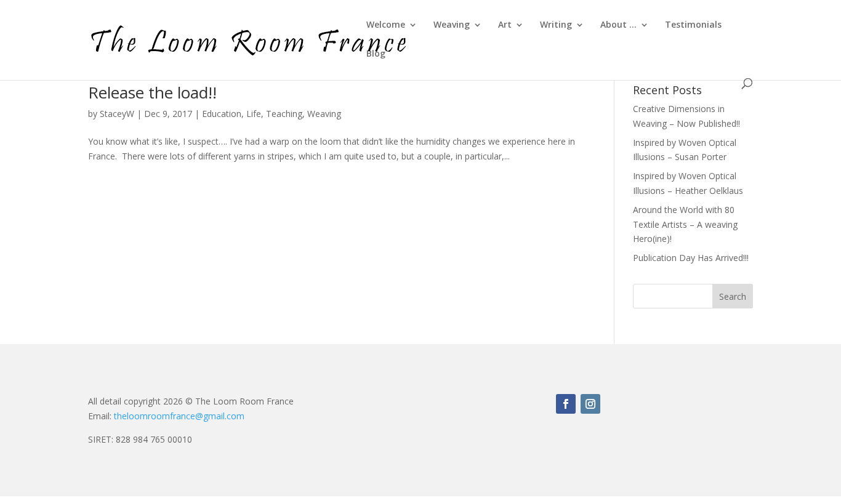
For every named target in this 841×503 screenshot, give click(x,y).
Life (253, 113)
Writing (556, 25)
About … (618, 25)
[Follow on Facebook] (566, 404)
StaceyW (117, 113)
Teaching (284, 113)
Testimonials (693, 25)
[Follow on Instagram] (590, 404)
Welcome (385, 25)
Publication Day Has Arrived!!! (691, 258)
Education (221, 113)
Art (505, 25)
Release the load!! (152, 92)
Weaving (451, 25)
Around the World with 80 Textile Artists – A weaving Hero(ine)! (685, 224)
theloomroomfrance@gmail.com (179, 416)
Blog (375, 54)
